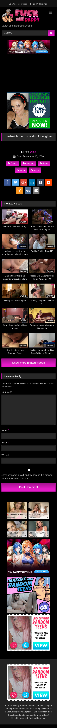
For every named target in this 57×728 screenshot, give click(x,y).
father (22, 170)
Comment (6, 392)
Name (5, 430)
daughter (29, 163)
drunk (45, 163)
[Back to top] (48, 719)
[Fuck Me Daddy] (23, 16)
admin (33, 151)
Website (5, 455)
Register (43, 4)
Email (5, 442)
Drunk (14, 163)
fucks (36, 170)
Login (32, 4)
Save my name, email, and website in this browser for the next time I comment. (27, 477)
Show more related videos (28, 362)
